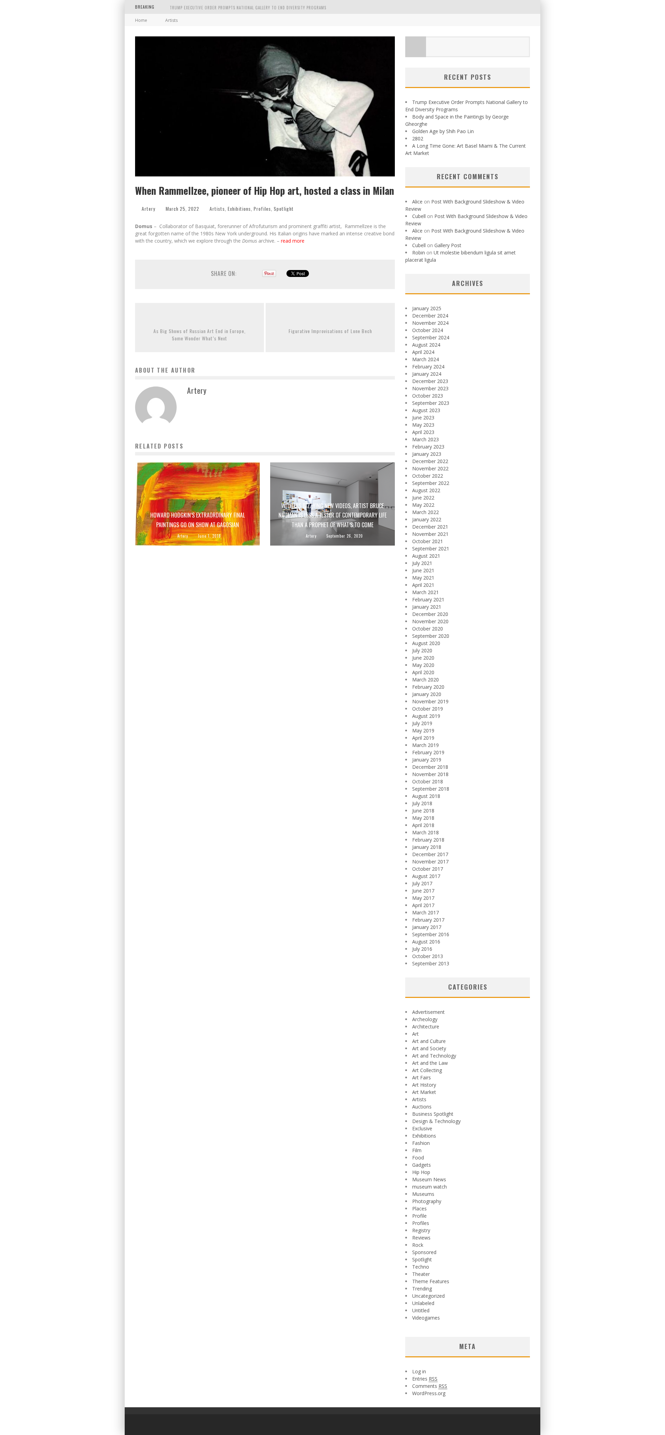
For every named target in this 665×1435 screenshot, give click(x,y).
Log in (419, 1371)
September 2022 (430, 483)
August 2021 (426, 556)
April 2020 (423, 672)
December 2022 (430, 461)
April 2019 (423, 737)
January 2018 (426, 847)
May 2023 (423, 424)
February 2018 (428, 839)
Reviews (421, 1237)
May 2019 (423, 730)
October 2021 (427, 541)
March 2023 (425, 439)
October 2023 (427, 395)
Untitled (420, 1310)
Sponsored (424, 1252)
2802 (417, 138)
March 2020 (425, 679)
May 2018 (423, 818)
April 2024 (423, 352)
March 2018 (425, 832)
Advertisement (428, 1012)
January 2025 (426, 308)
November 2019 (430, 701)
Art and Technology (434, 1055)
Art (415, 1033)
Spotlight (284, 208)
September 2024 (430, 337)
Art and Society (429, 1048)
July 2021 (422, 563)
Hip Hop (421, 1172)
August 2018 (426, 796)
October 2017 (427, 869)
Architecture (425, 1026)
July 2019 (422, 723)
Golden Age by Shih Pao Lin (443, 131)
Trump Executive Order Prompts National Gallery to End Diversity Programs (248, 7)
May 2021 (423, 577)
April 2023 (423, 432)
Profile (419, 1215)
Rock (417, 1245)
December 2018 (430, 767)
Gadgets (421, 1165)
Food (418, 1157)
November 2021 (430, 534)
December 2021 (430, 526)
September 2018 (430, 788)
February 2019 (428, 752)
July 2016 (422, 949)
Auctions (422, 1106)
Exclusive (422, 1128)
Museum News (429, 1179)
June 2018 (423, 810)
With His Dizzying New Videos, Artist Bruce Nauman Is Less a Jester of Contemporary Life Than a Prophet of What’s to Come (332, 515)
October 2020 (427, 628)
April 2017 (423, 905)
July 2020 (422, 650)
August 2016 (426, 941)
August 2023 (426, 410)
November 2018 (430, 774)
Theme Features (430, 1281)
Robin (418, 252)
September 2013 (430, 963)
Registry (421, 1230)
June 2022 (423, 497)
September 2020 (430, 636)
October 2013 (427, 956)
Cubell (419, 216)
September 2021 (430, 548)
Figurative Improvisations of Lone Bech (330, 330)
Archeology (424, 1019)
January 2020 (426, 694)
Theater (421, 1274)
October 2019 (427, 708)
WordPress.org (428, 1393)
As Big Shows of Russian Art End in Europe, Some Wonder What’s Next (199, 334)
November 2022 (430, 468)
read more (293, 240)
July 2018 (422, 803)
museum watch (429, 1186)
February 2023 (428, 446)
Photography (426, 1201)
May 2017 (423, 898)
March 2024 (425, 359)
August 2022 (426, 490)
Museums (423, 1194)
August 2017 (426, 876)
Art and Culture (429, 1041)
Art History (424, 1084)
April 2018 (423, 825)
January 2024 (426, 374)
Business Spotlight (432, 1114)
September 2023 (430, 403)
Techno (420, 1266)
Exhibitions (239, 208)
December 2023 (430, 381)
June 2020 (423, 657)
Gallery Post (447, 245)
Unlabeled (423, 1303)
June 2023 (423, 417)
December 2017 (430, 854)
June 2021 (423, 570)
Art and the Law (430, 1063)
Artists (217, 208)
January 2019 (426, 759)
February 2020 (428, 687)
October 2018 (427, 781)
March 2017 (425, 912)
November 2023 (430, 388)
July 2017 (422, 883)
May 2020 (423, 665)
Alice (417, 201)
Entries (424, 1378)
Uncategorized (428, 1296)
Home (141, 20)
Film (417, 1150)
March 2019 (425, 745)
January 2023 (426, 454)
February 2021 (428, 599)
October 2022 (427, 475)
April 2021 (423, 585)
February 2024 (428, 366)
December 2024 (430, 315)
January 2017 (426, 927)
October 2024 (427, 330)
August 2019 (426, 716)
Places (419, 1208)
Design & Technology (436, 1121)
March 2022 (425, 512)
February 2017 (428, 919)
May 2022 (423, 505)
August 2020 (426, 643)
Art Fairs (421, 1077)
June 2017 (423, 890)
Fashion (421, 1143)
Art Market (424, 1092)
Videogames (426, 1317)
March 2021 (425, 592)
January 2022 (426, 519)
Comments (429, 1386)
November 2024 (430, 323)
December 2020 (430, 614)
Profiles (262, 208)
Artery (148, 208)
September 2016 (430, 934)
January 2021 (426, 606)
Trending (422, 1288)
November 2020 (430, 621)
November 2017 (430, 861)
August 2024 (426, 344)
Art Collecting (427, 1070)
